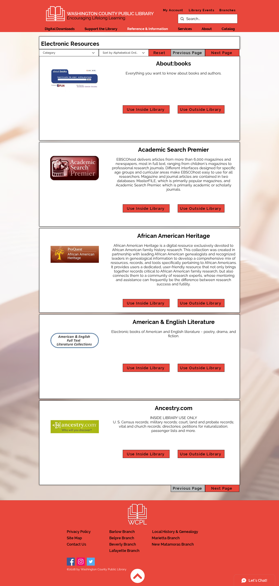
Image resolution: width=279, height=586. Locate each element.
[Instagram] (81, 562)
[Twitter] (91, 562)
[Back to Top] (137, 576)
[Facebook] (71, 562)
